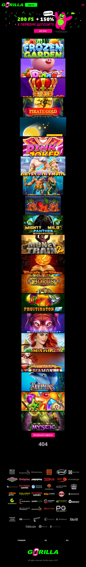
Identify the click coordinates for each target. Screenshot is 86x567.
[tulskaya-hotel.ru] (12, 5)
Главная (21, 540)
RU (67, 540)
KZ (46, 540)
